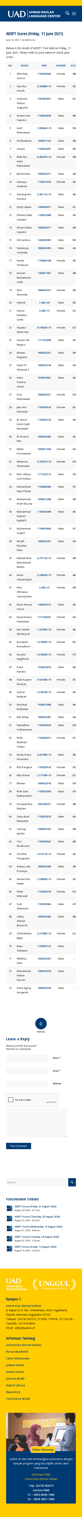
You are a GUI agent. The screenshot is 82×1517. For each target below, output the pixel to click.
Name (57, 1058)
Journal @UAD (15, 1378)
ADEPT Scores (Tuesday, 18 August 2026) (37, 1236)
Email (56, 1070)
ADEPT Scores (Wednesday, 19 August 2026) (38, 1226)
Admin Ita (30, 39)
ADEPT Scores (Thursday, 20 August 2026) (37, 1216)
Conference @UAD (18, 1398)
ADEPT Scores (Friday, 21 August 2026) (35, 1206)
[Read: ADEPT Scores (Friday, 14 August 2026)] (9, 1248)
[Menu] (74, 13)
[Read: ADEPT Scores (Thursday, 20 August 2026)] (9, 1218)
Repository (13, 1392)
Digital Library (15, 1385)
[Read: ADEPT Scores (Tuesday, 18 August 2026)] (9, 1238)
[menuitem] (65, 13)
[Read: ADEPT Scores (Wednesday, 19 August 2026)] (9, 1228)
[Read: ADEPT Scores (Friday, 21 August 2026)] (9, 1208)
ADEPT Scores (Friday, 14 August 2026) (35, 1246)
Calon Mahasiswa (17, 1358)
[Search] (65, 13)
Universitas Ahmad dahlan (23, 1345)
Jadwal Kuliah (15, 1365)
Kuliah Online (15, 1372)
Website (57, 1083)
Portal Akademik (17, 1351)
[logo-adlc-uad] (34, 13)
